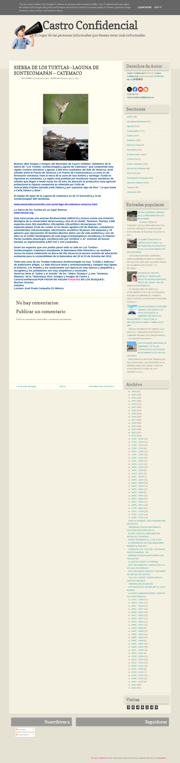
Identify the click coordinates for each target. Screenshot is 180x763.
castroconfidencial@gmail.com (140, 97)
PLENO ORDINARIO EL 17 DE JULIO (144, 540)
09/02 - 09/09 (137, 492)
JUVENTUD (132, 159)
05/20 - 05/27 (137, 618)
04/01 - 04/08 (137, 640)
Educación (131, 150)
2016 (133, 423)
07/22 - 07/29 (137, 511)
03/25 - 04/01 (137, 644)
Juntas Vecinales (134, 164)
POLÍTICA (131, 173)
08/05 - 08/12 (137, 505)
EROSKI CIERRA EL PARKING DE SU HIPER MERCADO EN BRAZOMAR (151, 215)
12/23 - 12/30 (137, 442)
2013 (133, 432)
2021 (133, 407)
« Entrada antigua (26, 386)
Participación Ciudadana (138, 178)
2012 (133, 436)
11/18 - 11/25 (137, 458)
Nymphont (162, 758)
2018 (133, 417)
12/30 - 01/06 (137, 439)
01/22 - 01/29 (137, 672)
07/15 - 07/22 (137, 514)
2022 (133, 404)
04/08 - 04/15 (137, 637)
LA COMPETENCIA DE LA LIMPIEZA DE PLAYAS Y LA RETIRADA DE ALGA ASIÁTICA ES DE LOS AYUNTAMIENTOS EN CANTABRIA (146, 245)
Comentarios (23, 735)
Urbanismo (132, 192)
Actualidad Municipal (136, 121)
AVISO (130, 117)
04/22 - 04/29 (137, 631)
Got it (158, 7)
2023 (133, 401)
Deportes (131, 140)
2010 (133, 688)
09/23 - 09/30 (137, 483)
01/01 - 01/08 (137, 682)
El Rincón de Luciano (41, 78)
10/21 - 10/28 (137, 470)
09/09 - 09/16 (137, 489)
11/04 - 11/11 (137, 464)
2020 (133, 410)
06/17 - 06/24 (137, 606)
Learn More (145, 7)
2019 (133, 413)
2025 (133, 395)
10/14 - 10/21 (137, 473)
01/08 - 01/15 (137, 678)
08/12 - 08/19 (137, 502)
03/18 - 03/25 (137, 647)
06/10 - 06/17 (137, 609)
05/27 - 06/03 (137, 615)
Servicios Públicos (135, 183)
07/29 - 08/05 (137, 508)
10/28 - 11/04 (137, 467)
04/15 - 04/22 (137, 634)
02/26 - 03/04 (137, 656)
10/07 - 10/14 (137, 477)
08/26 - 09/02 (137, 496)
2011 (133, 685)
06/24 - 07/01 (137, 603)
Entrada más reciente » (102, 386)
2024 (133, 398)
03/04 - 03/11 (137, 653)
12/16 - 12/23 (137, 445)
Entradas (21, 729)
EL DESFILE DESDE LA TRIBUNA (143, 562)
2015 (133, 426)
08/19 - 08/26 (137, 499)
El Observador (133, 154)
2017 (133, 420)
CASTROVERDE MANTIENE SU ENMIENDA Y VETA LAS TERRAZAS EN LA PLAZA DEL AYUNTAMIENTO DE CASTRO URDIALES (147, 349)
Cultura (130, 136)
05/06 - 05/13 (137, 625)
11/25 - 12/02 (137, 454)
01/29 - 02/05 (137, 669)
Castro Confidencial (90, 25)
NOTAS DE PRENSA (136, 168)
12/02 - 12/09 (137, 451)
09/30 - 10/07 (137, 480)
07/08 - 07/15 (137, 517)
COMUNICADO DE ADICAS (140, 584)
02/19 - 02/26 (137, 659)
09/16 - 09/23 (137, 486)
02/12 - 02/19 (137, 663)
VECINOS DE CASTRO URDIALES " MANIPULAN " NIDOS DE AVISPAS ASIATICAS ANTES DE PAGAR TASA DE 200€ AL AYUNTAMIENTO (146, 279)
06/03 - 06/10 (137, 612)
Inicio (63, 386)
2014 (133, 429)
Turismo (130, 187)
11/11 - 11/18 (137, 461)
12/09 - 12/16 (137, 448)
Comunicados (133, 131)
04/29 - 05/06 (137, 628)
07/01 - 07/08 (137, 599)
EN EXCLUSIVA (134, 145)
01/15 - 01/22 (137, 675)
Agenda (130, 126)
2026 (133, 391)
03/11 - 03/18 (137, 650)
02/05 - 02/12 (137, 666)
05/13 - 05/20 (137, 622)
